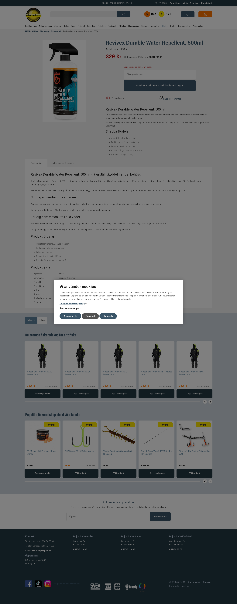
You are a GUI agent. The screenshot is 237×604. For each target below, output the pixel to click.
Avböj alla (108, 316)
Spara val (90, 316)
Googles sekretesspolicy (72, 303)
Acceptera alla (70, 316)
